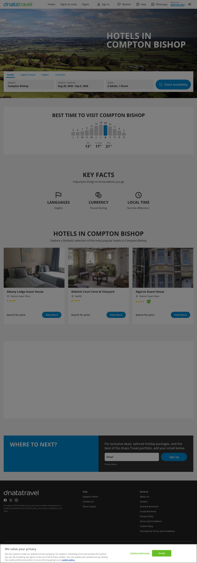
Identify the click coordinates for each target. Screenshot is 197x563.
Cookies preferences (139, 553)
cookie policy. (68, 559)
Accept (162, 553)
